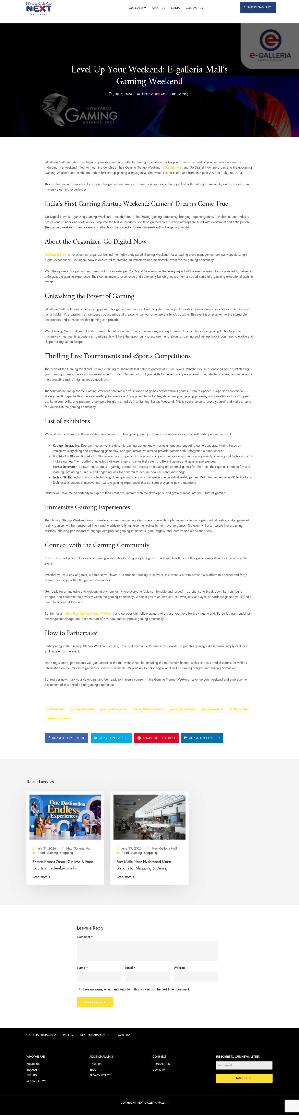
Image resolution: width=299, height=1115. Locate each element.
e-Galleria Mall (55, 709)
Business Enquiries (258, 7)
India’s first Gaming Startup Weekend (89, 613)
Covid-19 (159, 1070)
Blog (93, 1070)
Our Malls (136, 8)
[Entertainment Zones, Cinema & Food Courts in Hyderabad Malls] (65, 817)
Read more (40, 877)
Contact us (194, 8)
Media (175, 8)
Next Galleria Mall (154, 94)
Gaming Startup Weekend (148, 709)
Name (82, 967)
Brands (31, 1070)
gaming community (82, 709)
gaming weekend (212, 709)
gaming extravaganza (113, 709)
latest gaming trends (59, 718)
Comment (85, 937)
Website (179, 967)
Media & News (36, 1081)
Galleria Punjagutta (41, 1035)
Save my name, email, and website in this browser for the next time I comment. (136, 989)
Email (130, 967)
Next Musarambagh (94, 1035)
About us (158, 8)
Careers (95, 1064)
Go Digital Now (239, 709)
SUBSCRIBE (244, 1078)
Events (31, 1075)
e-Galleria (123, 1035)
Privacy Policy (100, 1075)
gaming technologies (182, 709)
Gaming (183, 94)
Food (41, 853)
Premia (68, 1035)
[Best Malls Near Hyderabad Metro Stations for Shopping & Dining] (149, 817)
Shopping (66, 853)
